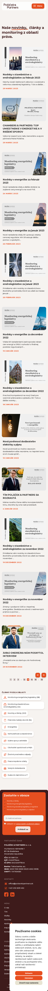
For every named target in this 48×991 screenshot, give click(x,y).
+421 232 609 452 (16, 888)
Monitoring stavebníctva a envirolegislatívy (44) (16, 705)
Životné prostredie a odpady (19, 754)
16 (35, 679)
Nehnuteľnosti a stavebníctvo (20, 734)
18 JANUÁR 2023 (11, 404)
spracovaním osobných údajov (28, 824)
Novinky (7, 920)
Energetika (12, 727)
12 (24, 679)
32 (42, 679)
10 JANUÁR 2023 (11, 458)
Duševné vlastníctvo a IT (18, 775)
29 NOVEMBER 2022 (12, 667)
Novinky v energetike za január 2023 (23, 230)
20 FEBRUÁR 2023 (12, 244)
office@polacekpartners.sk (20, 883)
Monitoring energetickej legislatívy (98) (24, 697)
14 (32, 679)
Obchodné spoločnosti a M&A (20, 747)
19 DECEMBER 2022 (12, 562)
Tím (5, 912)
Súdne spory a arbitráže (17, 741)
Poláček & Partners (11, 6)
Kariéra (8, 924)
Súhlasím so (23, 824)
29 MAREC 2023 (10, 88)
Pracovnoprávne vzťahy (17, 761)
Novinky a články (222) (17, 713)
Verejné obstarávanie (16, 768)
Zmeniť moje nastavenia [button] (28, 983)
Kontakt (7, 932)
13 (28, 679)
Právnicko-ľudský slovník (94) (20, 720)
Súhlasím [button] (29, 973)
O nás (6, 908)
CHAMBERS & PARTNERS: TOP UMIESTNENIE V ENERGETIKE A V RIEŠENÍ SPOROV (22, 128)
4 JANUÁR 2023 (10, 509)
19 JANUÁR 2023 (11, 351)
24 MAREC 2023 (10, 193)
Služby (7, 916)
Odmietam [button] (29, 978)
